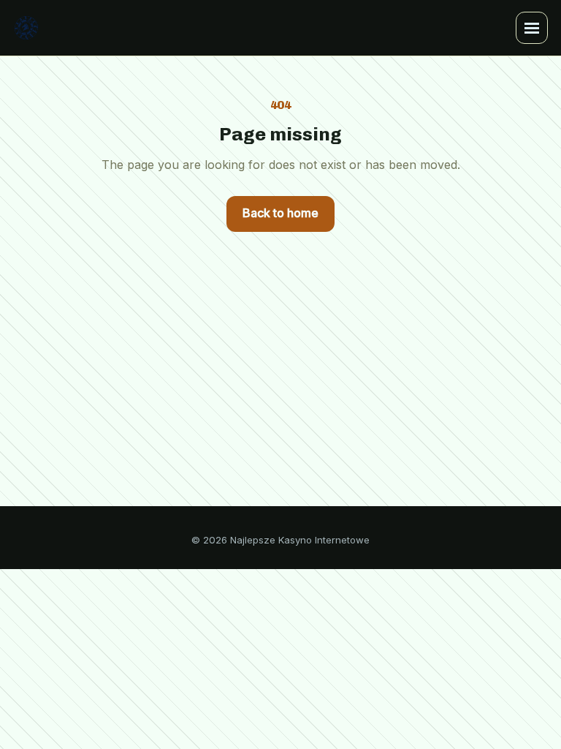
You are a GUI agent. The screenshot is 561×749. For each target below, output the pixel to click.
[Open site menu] (532, 28)
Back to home (280, 213)
